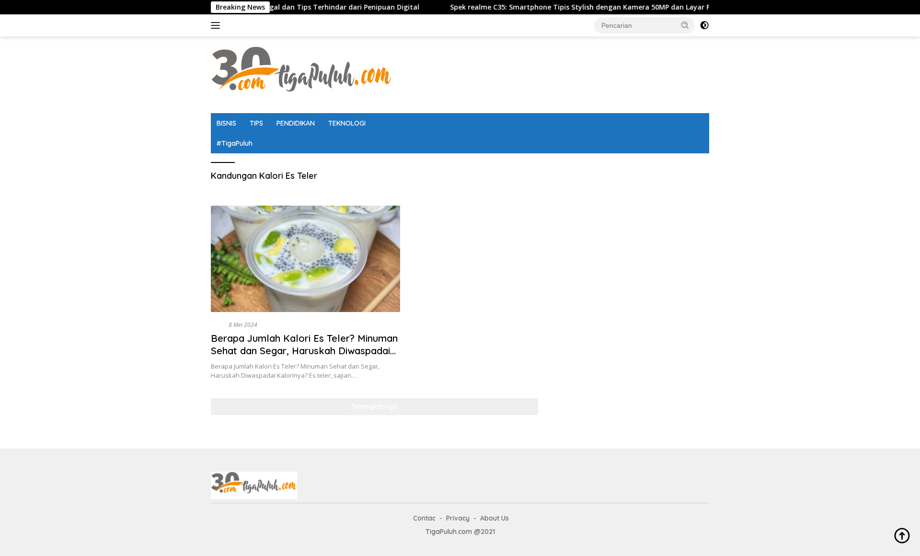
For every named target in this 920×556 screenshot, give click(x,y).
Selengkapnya (374, 406)
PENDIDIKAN (295, 123)
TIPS (256, 123)
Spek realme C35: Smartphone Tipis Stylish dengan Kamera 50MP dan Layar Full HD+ (573, 7)
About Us (494, 518)
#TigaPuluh (235, 143)
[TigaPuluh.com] (302, 74)
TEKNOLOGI (347, 123)
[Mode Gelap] (704, 25)
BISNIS (226, 123)
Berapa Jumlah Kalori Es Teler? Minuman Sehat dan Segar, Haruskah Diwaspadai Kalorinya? (304, 350)
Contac (424, 518)
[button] (685, 25)
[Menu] (217, 25)
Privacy (458, 518)
